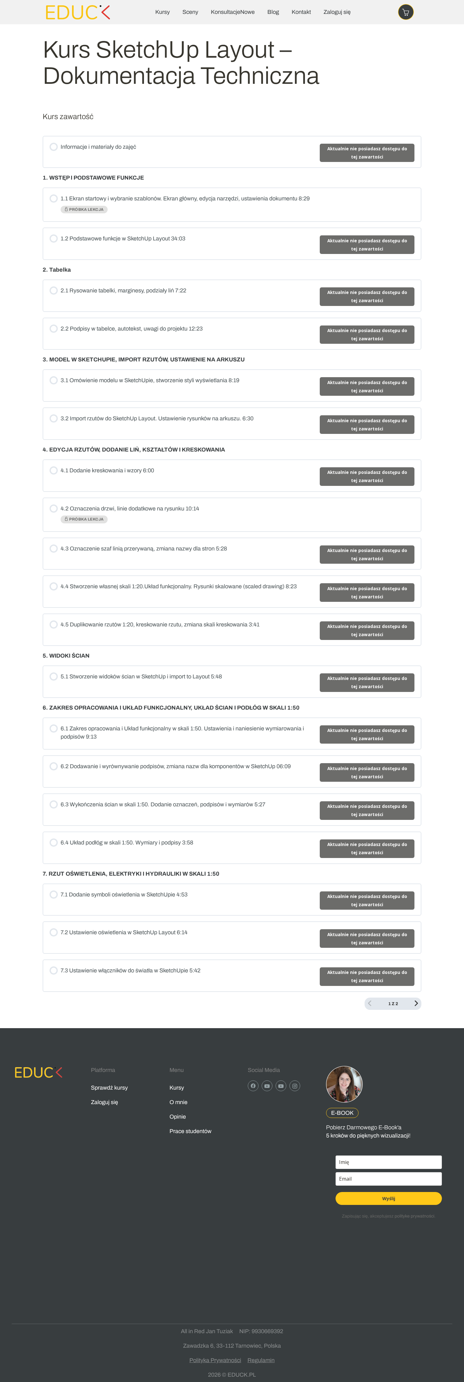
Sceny (190, 12)
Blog (273, 12)
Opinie (178, 1117)
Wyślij (388, 1198)
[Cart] (405, 12)
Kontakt (301, 12)
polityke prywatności (414, 1216)
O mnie (178, 1102)
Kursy (162, 12)
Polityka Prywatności (215, 1360)
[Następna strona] (416, 1004)
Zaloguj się (337, 12)
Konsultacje (233, 12)
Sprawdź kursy (109, 1088)
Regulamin (261, 1360)
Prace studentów (190, 1131)
